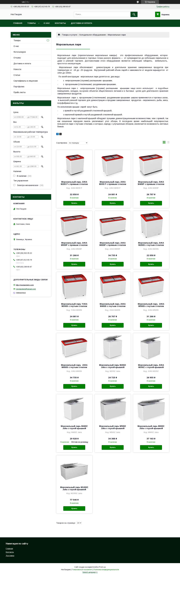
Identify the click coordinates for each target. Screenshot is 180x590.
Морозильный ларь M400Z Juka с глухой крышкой (74, 427)
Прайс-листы (20, 92)
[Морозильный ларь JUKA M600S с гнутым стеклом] (74, 347)
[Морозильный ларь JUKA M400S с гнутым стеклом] (113, 286)
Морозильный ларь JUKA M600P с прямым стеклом (112, 244)
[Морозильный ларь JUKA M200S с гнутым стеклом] (151, 225)
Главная (17, 23)
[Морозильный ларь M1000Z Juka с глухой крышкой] (74, 469)
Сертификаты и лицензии (26, 81)
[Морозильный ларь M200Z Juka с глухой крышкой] (113, 347)
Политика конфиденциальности (106, 570)
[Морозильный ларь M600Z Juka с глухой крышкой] (151, 408)
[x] (60, 134)
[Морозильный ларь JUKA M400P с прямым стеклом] (151, 164)
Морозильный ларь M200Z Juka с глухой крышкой (112, 366)
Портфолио (19, 86)
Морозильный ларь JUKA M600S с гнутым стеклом (74, 366)
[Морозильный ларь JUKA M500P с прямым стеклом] (74, 225)
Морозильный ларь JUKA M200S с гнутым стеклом (151, 244)
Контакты (60, 23)
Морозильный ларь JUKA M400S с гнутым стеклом (113, 305)
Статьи (17, 75)
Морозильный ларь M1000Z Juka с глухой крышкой (74, 488)
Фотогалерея (20, 52)
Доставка (10, 556)
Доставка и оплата (81, 23)
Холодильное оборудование (92, 35)
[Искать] (134, 14)
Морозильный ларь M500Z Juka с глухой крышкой (112, 427)
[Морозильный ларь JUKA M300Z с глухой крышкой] (151, 347)
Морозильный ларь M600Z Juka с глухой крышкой (151, 427)
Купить (74, 203)
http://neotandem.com (25, 285)
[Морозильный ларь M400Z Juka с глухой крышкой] (74, 408)
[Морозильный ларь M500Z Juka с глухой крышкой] (113, 408)
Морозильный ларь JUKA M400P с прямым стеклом (151, 183)
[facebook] (57, 134)
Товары (31, 23)
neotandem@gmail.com (26, 289)
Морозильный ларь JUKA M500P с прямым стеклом (74, 244)
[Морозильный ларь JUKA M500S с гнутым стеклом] (151, 286)
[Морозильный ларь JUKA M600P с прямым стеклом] (113, 225)
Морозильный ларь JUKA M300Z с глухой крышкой (151, 366)
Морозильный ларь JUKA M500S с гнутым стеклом (151, 305)
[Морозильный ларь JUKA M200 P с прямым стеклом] (74, 164)
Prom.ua (102, 567)
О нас (47, 23)
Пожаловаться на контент (82, 570)
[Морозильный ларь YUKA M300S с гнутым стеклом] (74, 286)
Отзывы (17, 58)
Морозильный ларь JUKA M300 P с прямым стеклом (112, 183)
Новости (17, 69)
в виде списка (168, 143)
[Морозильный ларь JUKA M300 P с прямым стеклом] (113, 164)
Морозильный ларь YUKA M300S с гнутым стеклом (74, 305)
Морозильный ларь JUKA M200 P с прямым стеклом (74, 183)
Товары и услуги (69, 35)
